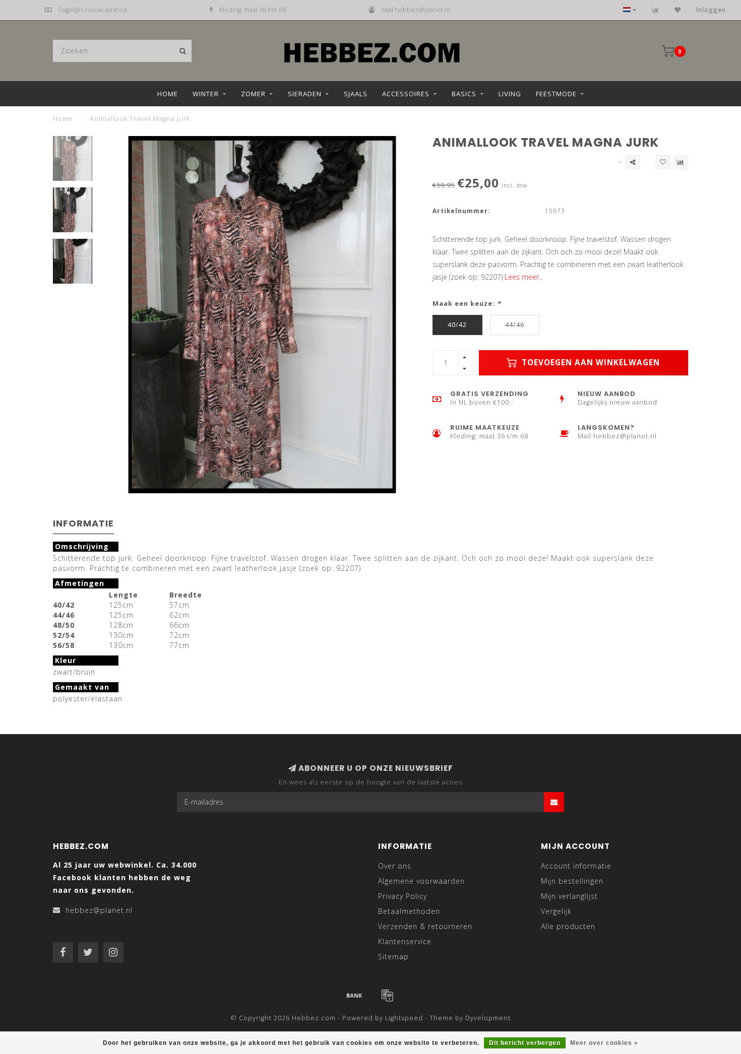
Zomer (253, 93)
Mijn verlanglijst (569, 896)
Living (510, 93)
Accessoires (405, 93)
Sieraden (305, 93)
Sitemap (393, 956)
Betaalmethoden (409, 911)
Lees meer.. (523, 277)
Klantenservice (404, 941)
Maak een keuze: (467, 303)
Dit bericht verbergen (525, 1042)
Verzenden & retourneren (425, 926)
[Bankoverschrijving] (354, 995)
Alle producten (568, 926)
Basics (464, 93)
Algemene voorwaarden (421, 881)
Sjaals (355, 93)
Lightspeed (404, 1018)
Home (167, 93)
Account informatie (576, 866)
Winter (206, 93)
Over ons (394, 866)
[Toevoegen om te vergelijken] (680, 162)
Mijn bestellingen (572, 881)
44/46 (514, 324)
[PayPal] (387, 995)
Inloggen (711, 10)
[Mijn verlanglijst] (677, 10)
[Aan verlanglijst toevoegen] (662, 162)
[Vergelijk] (655, 10)
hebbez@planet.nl (99, 910)
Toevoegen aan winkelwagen (589, 362)
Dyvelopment (488, 1018)
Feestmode (556, 93)
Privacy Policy (402, 896)
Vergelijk (556, 911)
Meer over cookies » (604, 1042)
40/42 (457, 324)
